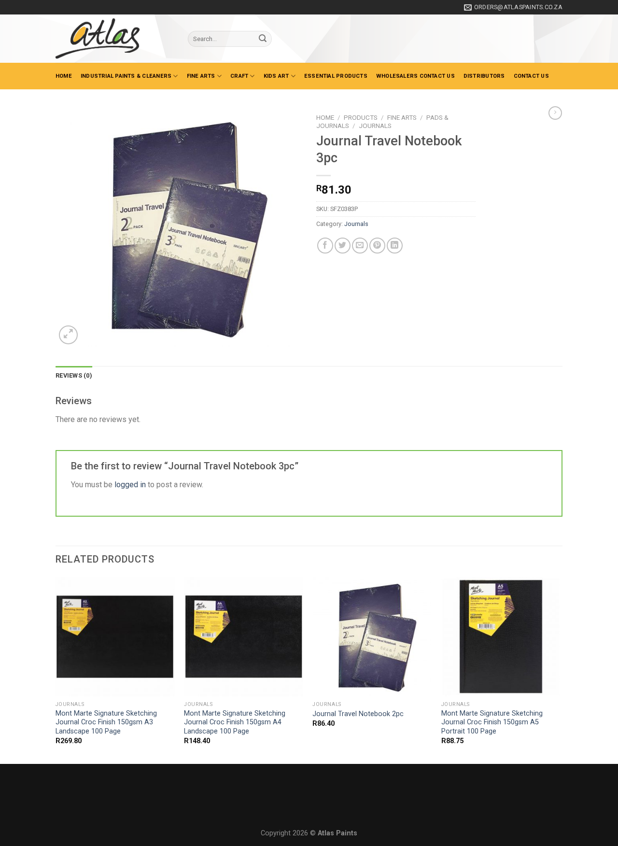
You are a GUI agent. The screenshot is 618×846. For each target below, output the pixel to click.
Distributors (484, 76)
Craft (239, 76)
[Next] (559, 669)
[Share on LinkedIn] (395, 246)
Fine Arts (201, 76)
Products (361, 117)
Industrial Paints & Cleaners (126, 76)
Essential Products (335, 76)
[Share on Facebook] (325, 246)
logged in (130, 484)
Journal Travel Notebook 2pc (358, 714)
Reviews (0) (74, 375)
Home (64, 76)
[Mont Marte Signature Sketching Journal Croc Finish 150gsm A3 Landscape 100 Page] (115, 636)
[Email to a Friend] (360, 246)
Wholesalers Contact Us (415, 76)
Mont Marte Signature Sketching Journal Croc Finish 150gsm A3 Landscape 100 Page (106, 722)
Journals (375, 125)
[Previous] (56, 669)
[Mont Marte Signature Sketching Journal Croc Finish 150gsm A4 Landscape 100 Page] (243, 636)
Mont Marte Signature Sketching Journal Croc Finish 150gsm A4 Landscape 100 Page (234, 722)
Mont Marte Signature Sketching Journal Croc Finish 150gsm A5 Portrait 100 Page (492, 722)
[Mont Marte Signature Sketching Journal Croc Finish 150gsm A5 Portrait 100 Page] (501, 636)
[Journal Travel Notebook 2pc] (372, 636)
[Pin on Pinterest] (377, 246)
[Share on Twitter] (343, 246)
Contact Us (531, 76)
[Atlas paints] (114, 38)
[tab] (74, 375)
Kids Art (276, 76)
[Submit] (262, 39)
